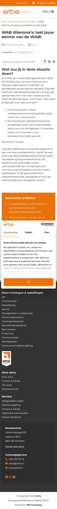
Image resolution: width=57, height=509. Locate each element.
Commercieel (9, 301)
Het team (7, 385)
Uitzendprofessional (12, 321)
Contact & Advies (11, 381)
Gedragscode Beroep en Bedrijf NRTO (28, 500)
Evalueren (21, 3)
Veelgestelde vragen (13, 401)
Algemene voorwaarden (15, 413)
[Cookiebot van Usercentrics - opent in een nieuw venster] (41, 224)
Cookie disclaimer (11, 417)
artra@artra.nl (16, 463)
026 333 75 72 (16, 459)
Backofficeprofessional (14, 325)
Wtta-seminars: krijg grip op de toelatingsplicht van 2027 (27, 219)
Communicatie (10, 337)
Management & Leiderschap (17, 313)
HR (3, 297)
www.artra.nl (16, 467)
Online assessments (12, 317)
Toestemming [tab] (10, 232)
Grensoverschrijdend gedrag (17, 345)
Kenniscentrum (10, 389)
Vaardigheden (9, 341)
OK (28, 282)
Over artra (7, 376)
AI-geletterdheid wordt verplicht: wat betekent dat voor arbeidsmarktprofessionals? (28, 208)
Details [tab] (28, 232)
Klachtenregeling (11, 405)
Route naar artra (14, 446)
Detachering (8, 305)
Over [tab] (46, 232)
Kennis (5, 309)
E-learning (7, 333)
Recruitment (9, 329)
